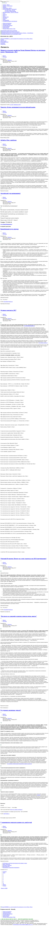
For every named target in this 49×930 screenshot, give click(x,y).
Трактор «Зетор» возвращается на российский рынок (17, 107)
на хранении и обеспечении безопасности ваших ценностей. (19, 763)
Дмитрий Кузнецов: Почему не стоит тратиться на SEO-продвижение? (23, 558)
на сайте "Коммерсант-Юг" (15, 104)
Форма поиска (3, 1)
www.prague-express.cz (43, 342)
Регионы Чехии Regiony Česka (9, 28)
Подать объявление (4, 41)
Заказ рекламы (3, 40)
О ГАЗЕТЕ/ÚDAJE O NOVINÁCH (10, 21)
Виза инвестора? (6, 866)
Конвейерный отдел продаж (9, 229)
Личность (5, 14)
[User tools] (0, 109)
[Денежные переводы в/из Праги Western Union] (10, 31)
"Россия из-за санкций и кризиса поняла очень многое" (18, 616)
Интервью (5, 18)
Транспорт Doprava (7, 24)
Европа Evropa (6, 27)
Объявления (2, 44)
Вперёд (4, 884)
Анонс (4, 19)
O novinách (2, 43)
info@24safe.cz (6, 813)
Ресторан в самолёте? (7, 865)
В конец (4, 885)
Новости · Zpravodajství (7, 5)
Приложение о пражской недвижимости (11, 867)
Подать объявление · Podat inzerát (9, 9)
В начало (5, 871)
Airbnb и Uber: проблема (8, 140)
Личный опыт (6, 16)
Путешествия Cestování (7, 25)
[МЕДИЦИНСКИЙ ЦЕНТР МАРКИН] (8, 30)
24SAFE (38, 795)
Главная (2, 39)
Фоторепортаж (6, 20)
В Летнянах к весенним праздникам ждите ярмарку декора (15, 863)
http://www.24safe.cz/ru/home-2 (16, 809)
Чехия (4, 13)
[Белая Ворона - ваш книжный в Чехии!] (16, 32)
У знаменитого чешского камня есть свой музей (16, 822)
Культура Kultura (6, 26)
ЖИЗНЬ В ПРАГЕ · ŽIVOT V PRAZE (10, 12)
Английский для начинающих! (10, 193)
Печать (4, 55)
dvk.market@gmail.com (8, 301)
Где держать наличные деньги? (10, 710)
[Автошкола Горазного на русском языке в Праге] (10, 34)
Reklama (4, 6)
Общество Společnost (7, 23)
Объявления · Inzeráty (7, 8)
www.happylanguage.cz (6, 224)
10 (3, 883)
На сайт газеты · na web (10, 10)
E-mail (5, 56)
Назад (4, 872)
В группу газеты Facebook (10, 11)
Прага (4, 15)
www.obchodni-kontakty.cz (29, 325)
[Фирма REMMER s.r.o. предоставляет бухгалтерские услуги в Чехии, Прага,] (16, 38)
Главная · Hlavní (6, 4)
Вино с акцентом (6, 864)
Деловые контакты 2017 (8, 310)
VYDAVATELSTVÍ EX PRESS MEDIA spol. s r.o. (23, 924)
